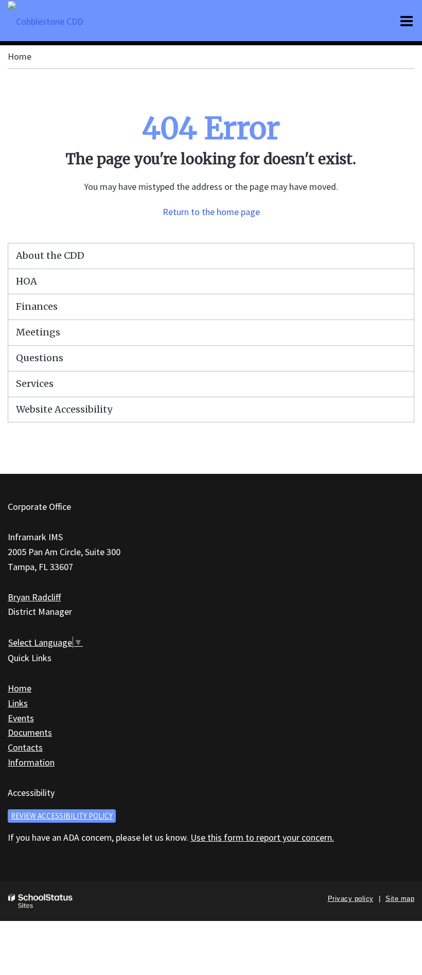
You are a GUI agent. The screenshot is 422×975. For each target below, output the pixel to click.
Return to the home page (211, 212)
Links (18, 703)
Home (19, 56)
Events (21, 718)
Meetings (38, 332)
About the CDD (50, 255)
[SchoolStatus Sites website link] (41, 901)
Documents (30, 732)
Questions (39, 358)
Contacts (25, 747)
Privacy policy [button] (351, 898)
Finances (37, 306)
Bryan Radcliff (34, 597)
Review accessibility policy (62, 816)
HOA (26, 281)
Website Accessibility (64, 409)
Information (31, 762)
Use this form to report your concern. (262, 837)
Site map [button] (399, 898)
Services (35, 383)
